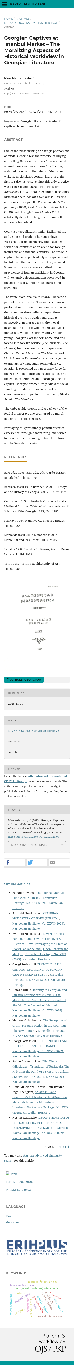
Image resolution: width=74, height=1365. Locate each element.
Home (8, 18)
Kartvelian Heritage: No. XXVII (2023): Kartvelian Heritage (38, 980)
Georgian (12, 1222)
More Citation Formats (29, 844)
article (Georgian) (25, 679)
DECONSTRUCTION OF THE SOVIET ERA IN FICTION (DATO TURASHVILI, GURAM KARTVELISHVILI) (40, 1123)
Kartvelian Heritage (28, 4)
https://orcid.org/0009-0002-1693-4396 (24, 93)
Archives (23, 18)
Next (62, 1147)
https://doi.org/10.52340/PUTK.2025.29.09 (33, 112)
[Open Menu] (4, 4)
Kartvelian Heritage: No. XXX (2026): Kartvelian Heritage (37, 903)
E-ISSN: (19, 1182)
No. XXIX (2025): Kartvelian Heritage (31, 22)
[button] (14, 862)
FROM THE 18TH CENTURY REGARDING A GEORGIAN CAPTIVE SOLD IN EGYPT (37, 969)
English (11, 1216)
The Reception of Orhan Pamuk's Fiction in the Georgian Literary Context (39, 1025)
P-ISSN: (18, 1190)
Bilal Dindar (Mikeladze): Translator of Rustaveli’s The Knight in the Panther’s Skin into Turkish (41, 1066)
